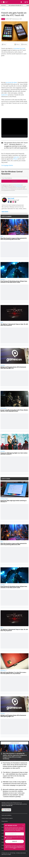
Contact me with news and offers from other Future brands (14, 837)
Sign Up (14, 841)
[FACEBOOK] (9, 202)
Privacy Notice (19, 186)
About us (4, 836)
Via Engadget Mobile (7, 165)
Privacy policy (5, 821)
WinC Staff (9, 19)
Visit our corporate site (7, 805)
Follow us (18, 44)
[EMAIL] (16, 202)
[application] (14, 127)
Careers (3, 830)
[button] (27, 2)
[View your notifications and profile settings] (21, 2)
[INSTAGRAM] (13, 202)
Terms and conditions (6, 815)
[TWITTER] (11, 202)
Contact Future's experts (7, 818)
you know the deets (11, 82)
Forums (3, 839)
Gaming (3, 9)
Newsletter (25, 44)
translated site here (19, 48)
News (3, 19)
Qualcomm (4, 95)
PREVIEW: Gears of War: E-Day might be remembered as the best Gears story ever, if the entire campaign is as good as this (15, 783)
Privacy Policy (19, 846)
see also (16, 157)
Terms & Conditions (13, 847)
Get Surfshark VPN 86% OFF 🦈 (16, 5)
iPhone (15, 159)
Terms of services (17, 185)
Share (5, 44)
